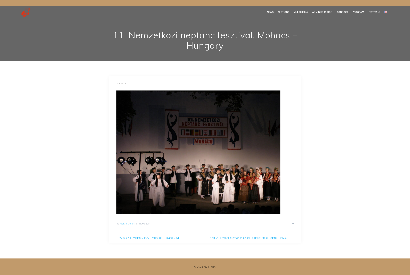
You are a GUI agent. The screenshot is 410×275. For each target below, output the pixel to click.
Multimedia (301, 11)
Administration (322, 11)
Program (358, 11)
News (270, 11)
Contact (342, 11)
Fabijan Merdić (127, 223)
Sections (283, 11)
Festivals (374, 11)
